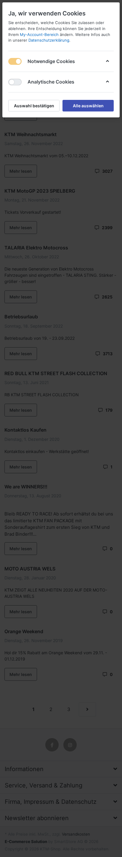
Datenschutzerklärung (48, 40)
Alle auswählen (88, 105)
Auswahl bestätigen (34, 105)
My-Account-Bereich (39, 34)
